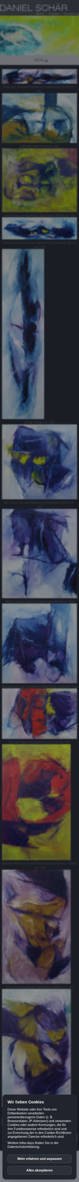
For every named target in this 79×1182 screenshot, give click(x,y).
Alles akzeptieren (39, 1170)
